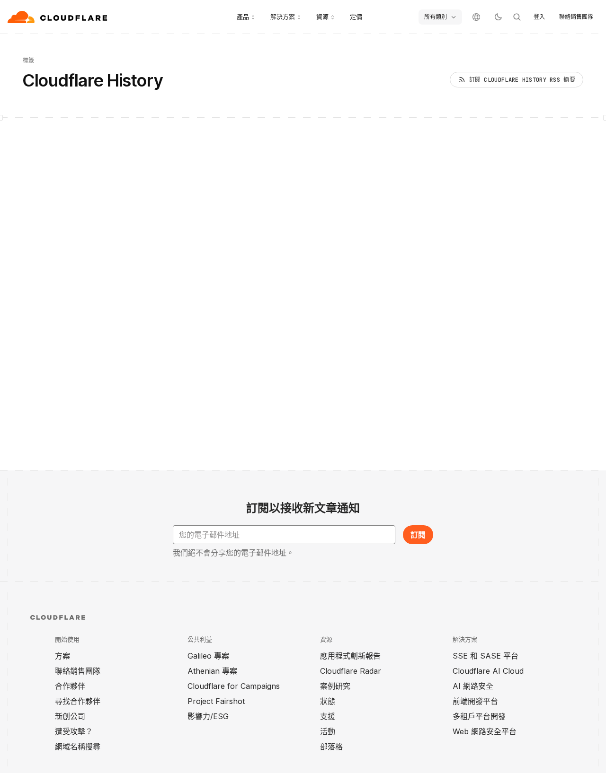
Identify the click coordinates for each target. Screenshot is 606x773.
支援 (327, 716)
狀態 (327, 701)
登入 (539, 16)
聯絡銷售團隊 (576, 16)
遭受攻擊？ (74, 731)
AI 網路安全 (473, 686)
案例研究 (335, 686)
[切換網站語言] (476, 17)
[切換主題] (498, 17)
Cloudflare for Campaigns (233, 686)
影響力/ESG (208, 716)
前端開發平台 (475, 701)
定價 (356, 16)
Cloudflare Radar (350, 671)
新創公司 (70, 716)
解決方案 (282, 16)
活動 (327, 731)
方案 (62, 655)
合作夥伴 (70, 686)
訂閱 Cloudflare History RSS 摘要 (522, 80)
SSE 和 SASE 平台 (485, 655)
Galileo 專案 (208, 655)
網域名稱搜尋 (77, 746)
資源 (322, 16)
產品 (243, 16)
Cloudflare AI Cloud (488, 671)
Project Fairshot (216, 701)
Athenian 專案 (212, 671)
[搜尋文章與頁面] (517, 17)
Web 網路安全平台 (485, 731)
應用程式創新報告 (350, 655)
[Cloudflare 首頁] (58, 17)
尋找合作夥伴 (77, 701)
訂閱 (418, 534)
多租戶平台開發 (479, 716)
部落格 (331, 746)
